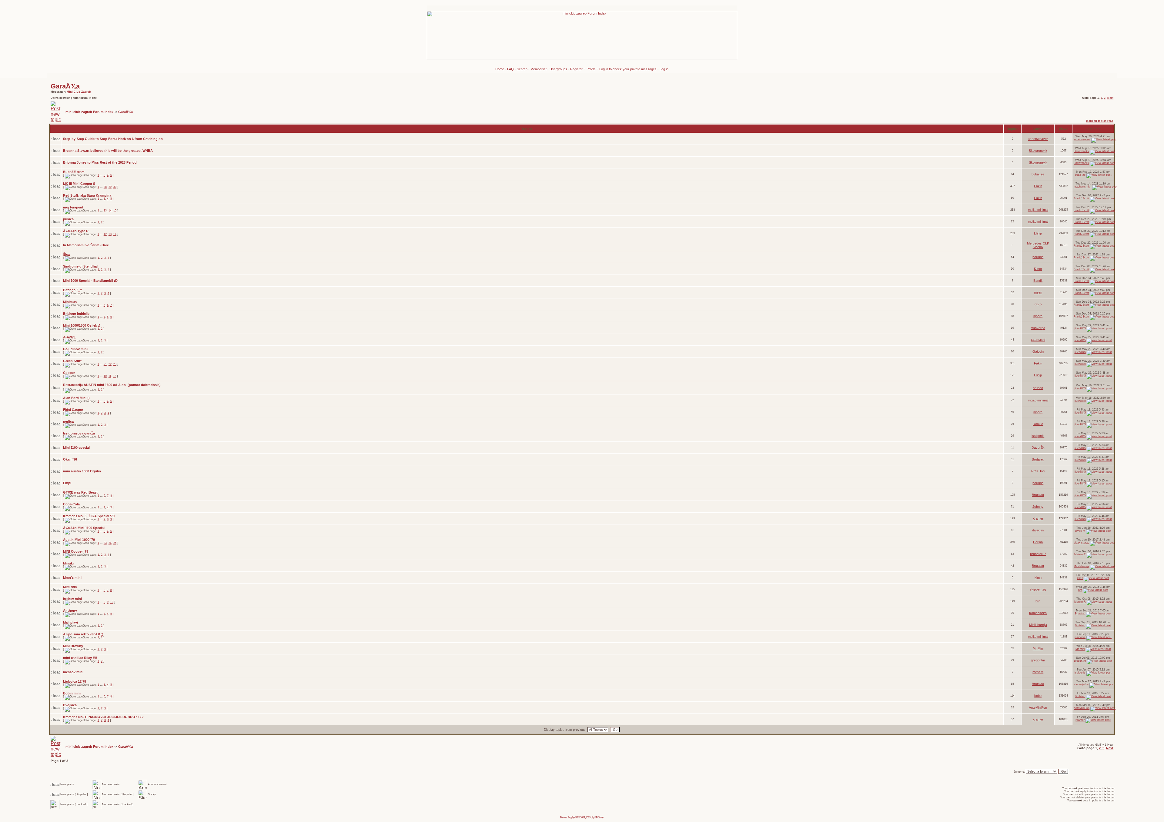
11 (110, 376)
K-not (1038, 269)
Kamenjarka (1038, 613)
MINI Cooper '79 (75, 551)
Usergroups (558, 69)
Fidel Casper (73, 409)
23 (114, 364)
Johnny (1037, 506)
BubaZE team (74, 172)
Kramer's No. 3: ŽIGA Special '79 (89, 516)
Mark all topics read (1099, 120)
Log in (664, 69)
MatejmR (1080, 554)
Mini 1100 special (76, 447)
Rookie (1038, 424)
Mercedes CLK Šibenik (1038, 245)
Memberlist (538, 69)
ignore (1037, 316)
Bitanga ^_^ (72, 290)
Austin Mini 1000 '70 (79, 539)
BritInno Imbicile (76, 313)
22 (110, 364)
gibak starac (1081, 542)
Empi (67, 483)
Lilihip (1038, 233)
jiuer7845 (1080, 328)
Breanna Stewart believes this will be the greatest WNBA (108, 150)
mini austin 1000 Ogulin (82, 471)
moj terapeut (73, 207)
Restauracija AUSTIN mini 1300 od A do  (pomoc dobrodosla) (112, 385)
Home (499, 69)
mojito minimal (1038, 209)
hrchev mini (72, 599)
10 (105, 376)
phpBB (574, 817)
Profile (592, 69)
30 (114, 186)
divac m (1038, 530)
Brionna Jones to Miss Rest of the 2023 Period (100, 162)
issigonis (1038, 436)
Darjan (1038, 542)
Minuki (68, 563)
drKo (1038, 304)
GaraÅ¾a (65, 86)
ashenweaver (1038, 139)
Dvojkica (70, 705)
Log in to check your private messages (628, 69)
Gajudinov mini (75, 349)
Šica (66, 254)
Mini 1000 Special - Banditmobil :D (90, 280)
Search (522, 69)
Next (1110, 97)
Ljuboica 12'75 (74, 681)
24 (110, 542)
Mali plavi (70, 622)
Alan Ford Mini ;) (76, 398)
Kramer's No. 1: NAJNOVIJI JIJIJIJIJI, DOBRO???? (103, 717)
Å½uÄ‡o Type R (76, 231)
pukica (68, 219)
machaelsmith (1082, 186)
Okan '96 (70, 459)
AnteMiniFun (1038, 707)
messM (1037, 672)
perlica (68, 421)
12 (105, 234)
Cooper (69, 372)
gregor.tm (1038, 660)
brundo (1038, 388)
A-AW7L (69, 337)
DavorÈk (1038, 447)
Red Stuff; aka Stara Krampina (87, 195)
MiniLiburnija (1081, 566)
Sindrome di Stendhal (80, 266)
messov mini (73, 672)
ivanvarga (1038, 328)
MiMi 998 (70, 587)
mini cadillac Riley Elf (80, 658)
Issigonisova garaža (79, 433)
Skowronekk (1038, 150)
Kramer (1037, 518)
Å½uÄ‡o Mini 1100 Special (84, 528)
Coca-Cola (71, 504)
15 (114, 210)
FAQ (510, 69)
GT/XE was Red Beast (80, 492)
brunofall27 (1038, 554)
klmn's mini (72, 577)
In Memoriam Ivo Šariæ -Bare (86, 245)
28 (105, 186)
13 (105, 210)
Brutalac (1038, 459)
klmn (1038, 577)
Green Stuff (72, 361)
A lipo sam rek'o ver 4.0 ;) (83, 634)
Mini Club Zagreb (79, 91)
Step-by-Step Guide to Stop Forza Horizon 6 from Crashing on (113, 139)
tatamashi (1038, 339)
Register (576, 69)
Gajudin (1038, 351)
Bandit (1037, 280)
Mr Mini (1038, 648)
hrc (1080, 589)
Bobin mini (72, 693)
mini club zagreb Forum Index (89, 112)
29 (110, 186)
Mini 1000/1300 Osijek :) (81, 325)
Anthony (70, 610)
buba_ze (1038, 174)
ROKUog (1038, 471)
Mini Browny (73, 646)
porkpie (1037, 257)
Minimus (70, 302)
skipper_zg (1038, 589)
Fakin (1038, 186)
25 (114, 542)
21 (105, 364)
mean (1038, 292)
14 (110, 210)
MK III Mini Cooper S (79, 183)
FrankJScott (1081, 198)
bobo (1038, 695)
